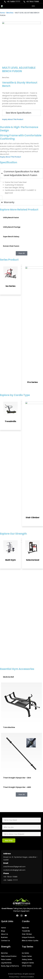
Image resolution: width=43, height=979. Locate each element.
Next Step (9, 840)
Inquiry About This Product (12, 119)
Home (2, 13)
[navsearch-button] (38, 6)
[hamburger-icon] (33, 6)
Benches (10, 13)
